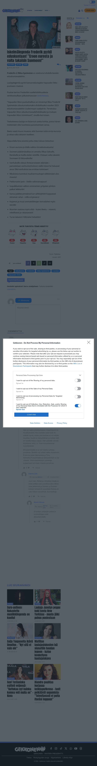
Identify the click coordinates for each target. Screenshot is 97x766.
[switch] (78, 380)
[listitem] (48, 375)
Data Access (48, 423)
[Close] (89, 343)
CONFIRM (31, 415)
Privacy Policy (62, 423)
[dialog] (48, 383)
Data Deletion (35, 423)
